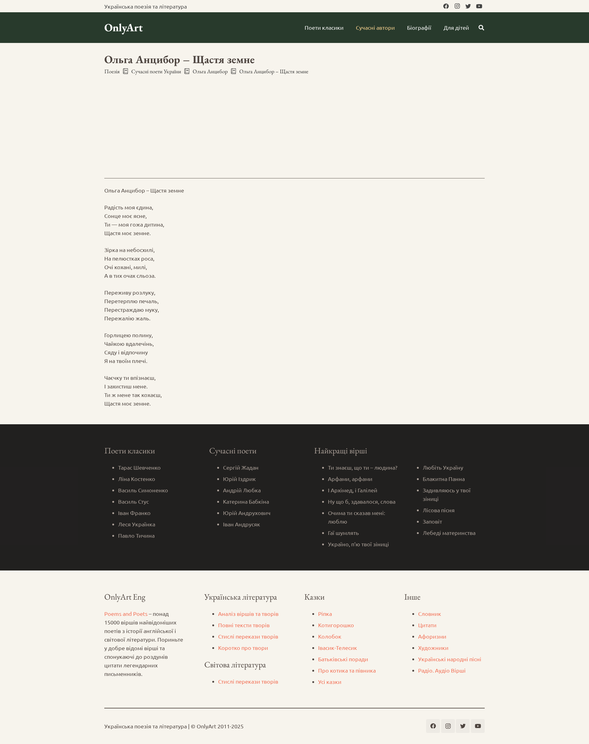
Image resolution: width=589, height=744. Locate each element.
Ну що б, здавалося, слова (361, 501)
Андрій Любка (242, 490)
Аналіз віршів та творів (248, 613)
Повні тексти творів (244, 625)
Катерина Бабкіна (246, 501)
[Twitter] (468, 6)
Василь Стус (133, 501)
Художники (433, 647)
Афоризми (432, 636)
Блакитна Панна (444, 478)
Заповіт (432, 521)
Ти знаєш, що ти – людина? (362, 467)
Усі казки (329, 681)
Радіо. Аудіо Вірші (442, 670)
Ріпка (325, 613)
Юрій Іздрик (239, 478)
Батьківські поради (343, 659)
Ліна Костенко (136, 478)
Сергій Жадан (241, 467)
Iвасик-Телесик (337, 647)
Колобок (329, 636)
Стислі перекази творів (248, 636)
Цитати (427, 625)
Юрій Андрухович (247, 512)
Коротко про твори (243, 647)
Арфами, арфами (350, 478)
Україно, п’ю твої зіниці (358, 544)
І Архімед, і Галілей (352, 490)
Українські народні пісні (449, 659)
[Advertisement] (294, 121)
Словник (429, 613)
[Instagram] (457, 6)
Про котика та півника (347, 670)
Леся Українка (136, 524)
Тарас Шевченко (139, 467)
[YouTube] (479, 6)
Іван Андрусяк (241, 524)
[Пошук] (481, 27)
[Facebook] (446, 6)
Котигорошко (336, 625)
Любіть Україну (443, 467)
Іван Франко (134, 512)
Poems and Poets (126, 613)
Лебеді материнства (449, 532)
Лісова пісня (439, 510)
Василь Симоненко (143, 490)
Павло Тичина (136, 535)
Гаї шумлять (343, 532)
